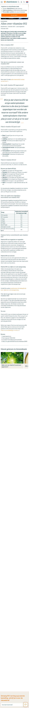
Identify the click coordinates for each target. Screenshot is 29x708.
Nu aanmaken (14, 15)
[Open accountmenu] (21, 2)
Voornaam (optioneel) (7, 704)
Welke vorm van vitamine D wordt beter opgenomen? (11, 366)
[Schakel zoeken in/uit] (18, 2)
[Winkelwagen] (24, 2)
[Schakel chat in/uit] (25, 704)
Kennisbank (4, 21)
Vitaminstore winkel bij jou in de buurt (10, 330)
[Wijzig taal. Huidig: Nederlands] (27, 2)
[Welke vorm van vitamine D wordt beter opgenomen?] (12, 357)
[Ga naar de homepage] (10, 2)
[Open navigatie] (1, 2)
